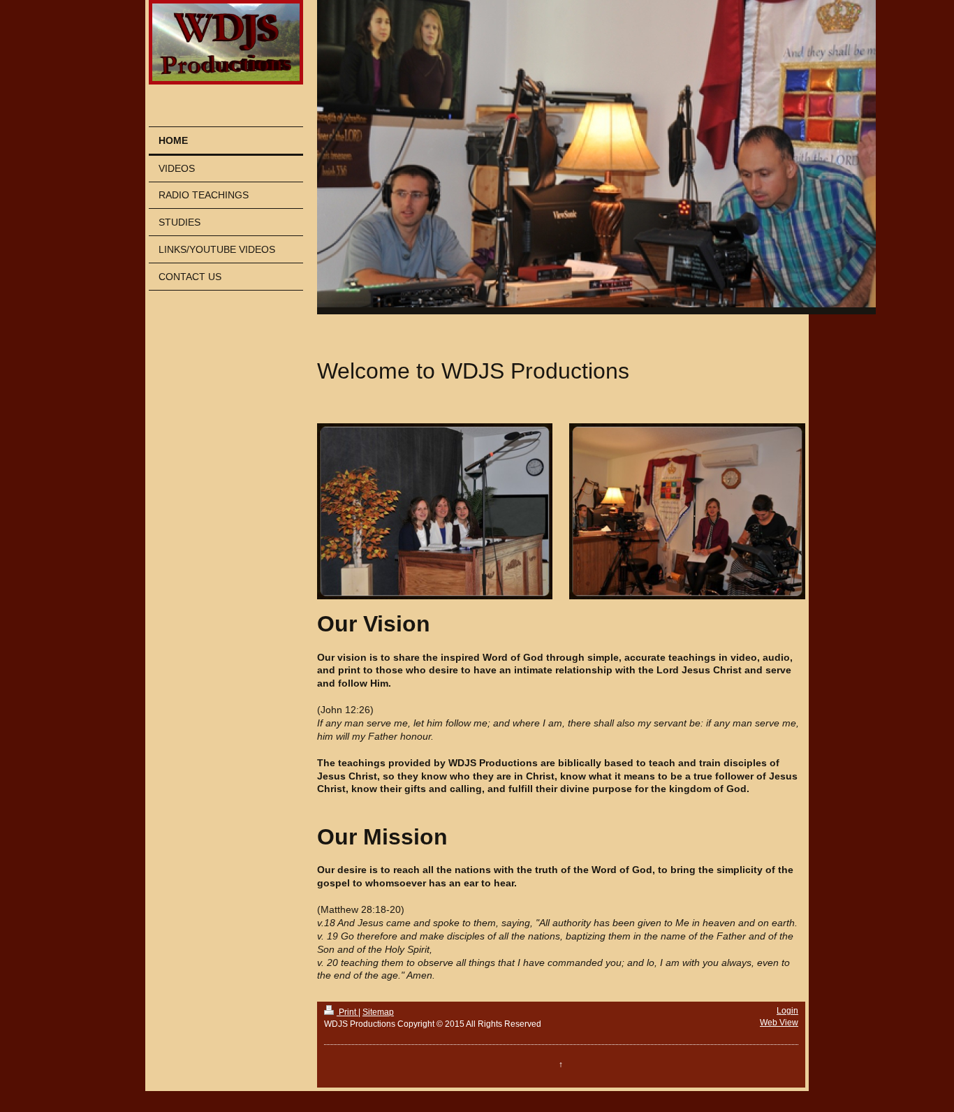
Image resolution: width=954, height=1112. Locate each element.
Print (347, 1012)
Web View (779, 1022)
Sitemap (378, 1012)
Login (787, 1011)
